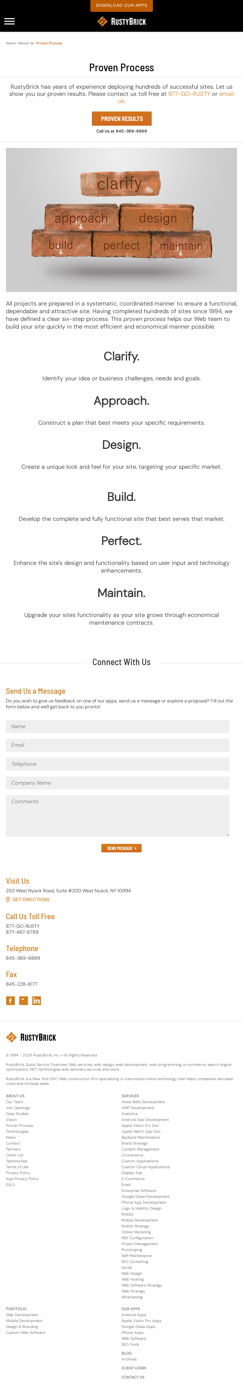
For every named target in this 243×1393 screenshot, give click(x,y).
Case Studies (17, 1113)
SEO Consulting (135, 1261)
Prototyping (132, 1249)
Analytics (130, 1113)
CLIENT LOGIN (134, 1368)
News (10, 1137)
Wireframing (132, 1297)
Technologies (17, 1131)
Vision (11, 1119)
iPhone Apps (132, 1332)
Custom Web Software (25, 1332)
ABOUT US (15, 1095)
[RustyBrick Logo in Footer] (31, 1037)
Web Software (134, 1338)
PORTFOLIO (16, 1308)
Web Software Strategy (142, 1285)
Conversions (132, 1155)
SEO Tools (130, 1344)
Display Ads (132, 1172)
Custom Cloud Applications (146, 1166)
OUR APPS (131, 1308)
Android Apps (134, 1314)
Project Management (140, 1243)
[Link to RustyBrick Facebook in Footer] (10, 1000)
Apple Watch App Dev (141, 1131)
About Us (26, 43)
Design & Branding (22, 1326)
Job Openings (18, 1107)
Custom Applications (140, 1160)
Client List (14, 1155)
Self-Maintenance (137, 1255)
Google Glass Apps (138, 1326)
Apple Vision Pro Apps (141, 1320)
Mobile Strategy (135, 1226)
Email (126, 1184)
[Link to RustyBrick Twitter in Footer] (23, 1000)
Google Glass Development (146, 1196)
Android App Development (145, 1119)
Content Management (140, 1149)
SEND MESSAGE (120, 848)
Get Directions (30, 899)
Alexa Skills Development (143, 1101)
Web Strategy (133, 1291)
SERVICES (130, 1095)
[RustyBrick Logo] (121, 21)
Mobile (127, 1214)
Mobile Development (140, 1220)
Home (11, 43)
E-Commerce (133, 1178)
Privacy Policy (18, 1172)
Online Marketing (136, 1231)
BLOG (127, 1353)
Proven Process (19, 1125)
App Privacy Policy (22, 1178)
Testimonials (16, 1160)
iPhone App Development (144, 1202)
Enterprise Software (139, 1190)
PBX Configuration (137, 1237)
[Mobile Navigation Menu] (9, 21)
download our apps (121, 5)
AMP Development (138, 1107)
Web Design (132, 1273)
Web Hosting (133, 1279)
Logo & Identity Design (142, 1208)
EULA (10, 1184)
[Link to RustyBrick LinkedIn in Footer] (36, 1000)
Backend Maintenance (141, 1137)
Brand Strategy (135, 1143)
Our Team (14, 1101)
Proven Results (122, 118)
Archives (129, 1359)
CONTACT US (133, 1377)
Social (127, 1267)
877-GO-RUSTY (189, 94)
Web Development (22, 1314)
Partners (13, 1149)
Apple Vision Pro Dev (140, 1125)
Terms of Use (17, 1166)
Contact (13, 1143)
